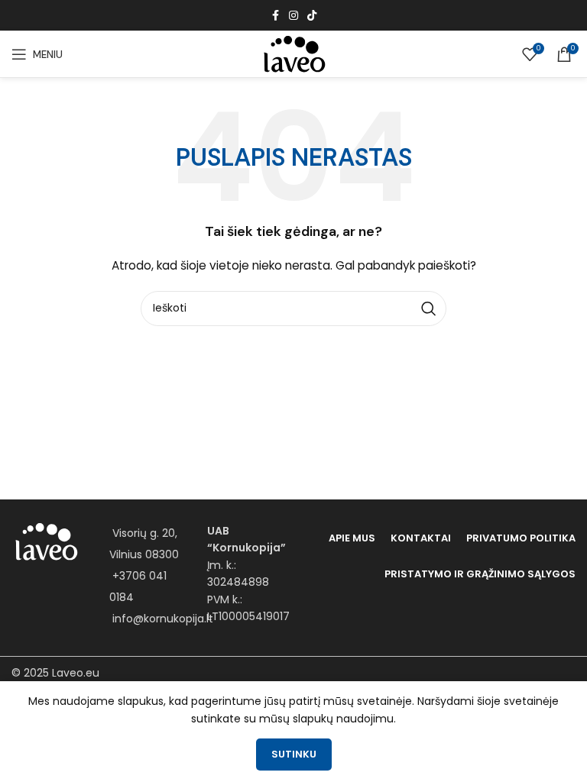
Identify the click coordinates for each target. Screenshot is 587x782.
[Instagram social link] (293, 15)
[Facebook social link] (275, 15)
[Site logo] (293, 53)
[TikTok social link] (312, 15)
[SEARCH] (428, 308)
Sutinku (293, 754)
